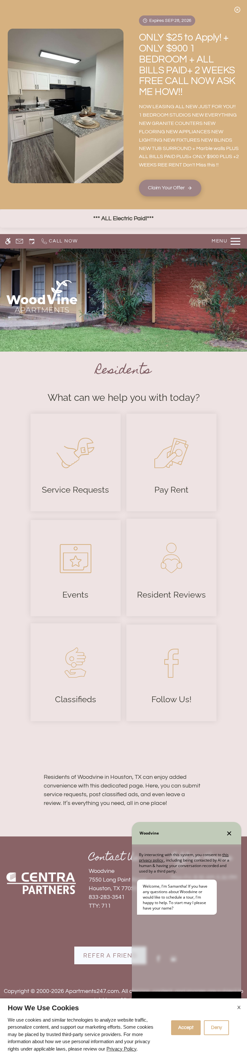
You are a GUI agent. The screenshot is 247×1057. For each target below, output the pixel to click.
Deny (216, 1027)
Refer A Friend (110, 955)
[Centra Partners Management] (41, 883)
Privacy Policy (121, 1049)
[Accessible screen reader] (8, 241)
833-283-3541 (107, 897)
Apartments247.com (92, 991)
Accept (186, 1027)
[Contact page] (19, 241)
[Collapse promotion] (237, 9)
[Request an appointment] (31, 241)
